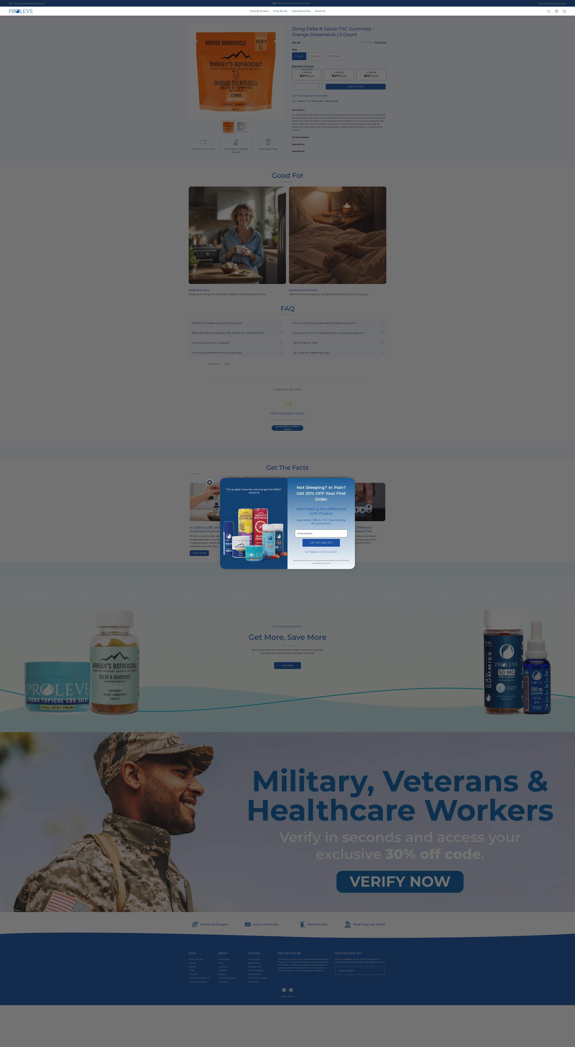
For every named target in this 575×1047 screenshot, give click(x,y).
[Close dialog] (209, 482)
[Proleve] (21, 11)
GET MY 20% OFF (321, 542)
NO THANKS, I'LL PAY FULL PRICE (321, 552)
